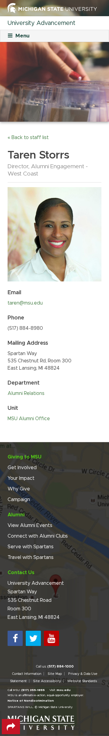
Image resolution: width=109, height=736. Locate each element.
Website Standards (82, 681)
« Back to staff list (28, 137)
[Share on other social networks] (11, 726)
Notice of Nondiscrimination (31, 700)
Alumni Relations (26, 393)
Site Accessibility (47, 681)
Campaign (19, 499)
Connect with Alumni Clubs (38, 536)
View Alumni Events (30, 525)
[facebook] (15, 638)
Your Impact (21, 478)
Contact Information (26, 673)
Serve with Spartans (31, 546)
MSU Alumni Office (29, 418)
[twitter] (33, 638)
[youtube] (51, 638)
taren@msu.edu (25, 303)
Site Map (55, 673)
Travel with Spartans (31, 557)
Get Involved (22, 467)
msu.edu (64, 690)
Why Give (19, 489)
